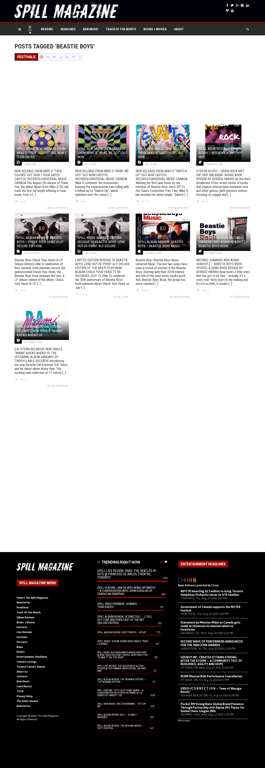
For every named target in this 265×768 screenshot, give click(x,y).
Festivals (22, 637)
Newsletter (23, 602)
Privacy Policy (25, 696)
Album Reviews (25, 617)
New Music (90, 29)
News (20, 647)
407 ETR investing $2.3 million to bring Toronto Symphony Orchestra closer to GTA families (212, 593)
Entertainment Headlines (32, 656)
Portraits (22, 642)
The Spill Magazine (48, 715)
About (179, 29)
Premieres (23, 607)
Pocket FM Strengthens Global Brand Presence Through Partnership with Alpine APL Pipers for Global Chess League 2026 (212, 707)
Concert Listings (26, 661)
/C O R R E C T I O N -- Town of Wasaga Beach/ (211, 690)
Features (22, 627)
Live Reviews (24, 632)
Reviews (47, 29)
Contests (22, 676)
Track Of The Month (121, 29)
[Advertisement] (132, 93)
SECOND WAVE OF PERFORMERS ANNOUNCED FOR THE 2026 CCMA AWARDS (212, 643)
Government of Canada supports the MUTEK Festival (210, 608)
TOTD (20, 691)
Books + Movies (155, 29)
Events (21, 651)
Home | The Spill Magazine (32, 597)
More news (184, 720)
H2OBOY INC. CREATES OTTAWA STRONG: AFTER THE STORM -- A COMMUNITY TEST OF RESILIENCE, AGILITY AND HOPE (211, 661)
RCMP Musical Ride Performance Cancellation (211, 676)
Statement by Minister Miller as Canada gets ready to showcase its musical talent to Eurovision (210, 626)
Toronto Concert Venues (31, 666)
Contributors (24, 686)
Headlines (68, 29)
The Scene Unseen (27, 701)
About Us (22, 671)
